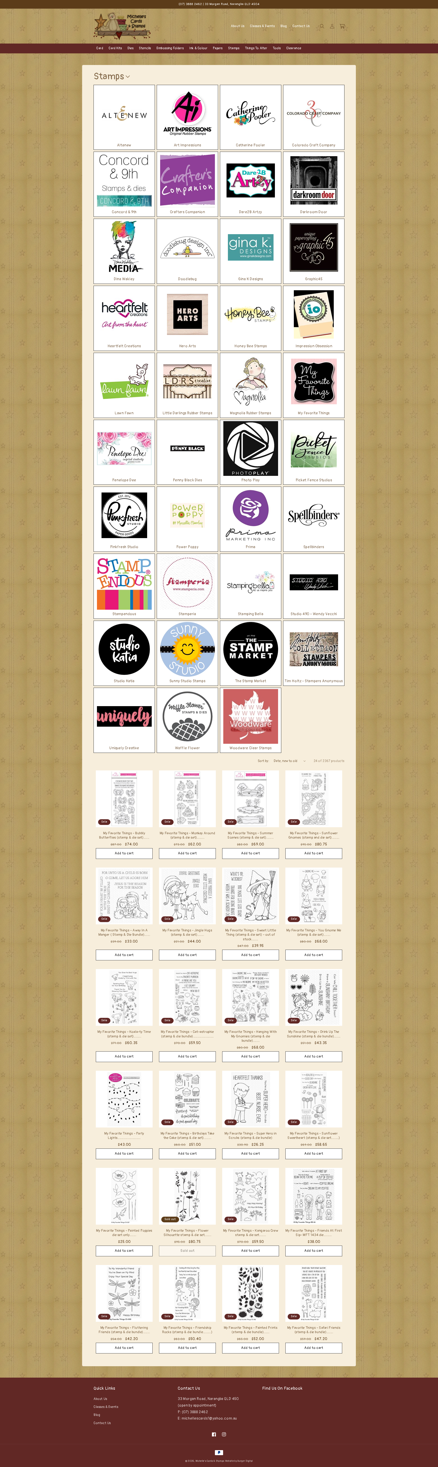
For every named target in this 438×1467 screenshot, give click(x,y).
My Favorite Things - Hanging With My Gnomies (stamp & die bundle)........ (250, 1036)
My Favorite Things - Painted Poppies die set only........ (124, 1233)
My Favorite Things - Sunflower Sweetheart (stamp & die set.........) (313, 1135)
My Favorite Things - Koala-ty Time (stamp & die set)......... (124, 1034)
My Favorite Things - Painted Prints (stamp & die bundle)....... (251, 1330)
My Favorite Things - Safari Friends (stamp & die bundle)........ (314, 1330)
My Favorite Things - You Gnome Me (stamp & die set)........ (313, 932)
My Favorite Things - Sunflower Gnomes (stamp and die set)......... (313, 835)
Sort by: (263, 761)
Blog (97, 1415)
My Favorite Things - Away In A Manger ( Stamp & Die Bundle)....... (124, 932)
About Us (100, 1399)
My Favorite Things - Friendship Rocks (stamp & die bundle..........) (187, 1330)
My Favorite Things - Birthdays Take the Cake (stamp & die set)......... (187, 1135)
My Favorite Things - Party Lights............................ (124, 1135)
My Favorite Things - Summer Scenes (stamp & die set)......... (250, 835)
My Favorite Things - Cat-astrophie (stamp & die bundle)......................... (187, 1034)
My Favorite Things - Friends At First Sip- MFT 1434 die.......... (313, 1233)
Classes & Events (106, 1407)
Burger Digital (245, 1461)
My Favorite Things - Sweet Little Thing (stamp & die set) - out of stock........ (250, 934)
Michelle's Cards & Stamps (210, 1461)
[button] (322, 26)
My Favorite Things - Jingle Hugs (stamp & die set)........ (187, 932)
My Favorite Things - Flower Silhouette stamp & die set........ (187, 1233)
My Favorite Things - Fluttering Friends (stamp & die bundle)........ (124, 1330)
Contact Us (102, 1423)
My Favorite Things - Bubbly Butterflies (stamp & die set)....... (124, 835)
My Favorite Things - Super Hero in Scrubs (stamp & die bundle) (250, 1135)
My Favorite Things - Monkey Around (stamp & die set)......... (187, 835)
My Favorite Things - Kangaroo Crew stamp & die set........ (250, 1233)
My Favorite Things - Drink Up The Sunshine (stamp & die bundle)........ (314, 1034)
